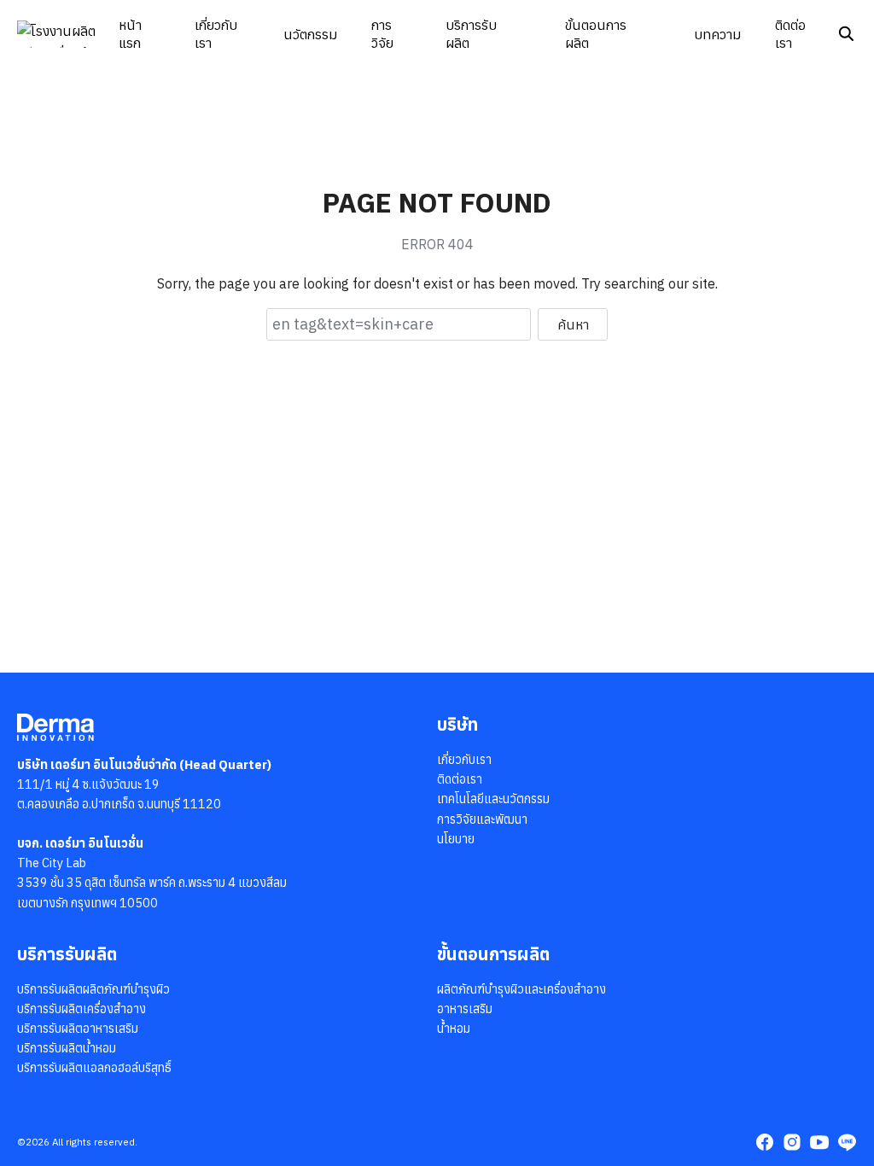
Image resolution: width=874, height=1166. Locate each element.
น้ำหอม (453, 1028)
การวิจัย (382, 33)
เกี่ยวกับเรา (216, 33)
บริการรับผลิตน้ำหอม (66, 1048)
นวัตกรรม (310, 34)
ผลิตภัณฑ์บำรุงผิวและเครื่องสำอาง (521, 989)
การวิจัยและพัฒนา (482, 819)
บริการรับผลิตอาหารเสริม (77, 1028)
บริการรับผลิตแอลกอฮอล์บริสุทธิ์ (94, 1067)
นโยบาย (456, 839)
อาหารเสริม (464, 1008)
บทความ (717, 34)
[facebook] (765, 1142)
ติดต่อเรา (790, 33)
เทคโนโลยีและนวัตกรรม (493, 798)
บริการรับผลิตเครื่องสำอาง (81, 1008)
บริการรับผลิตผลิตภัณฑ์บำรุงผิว (93, 989)
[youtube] (819, 1142)
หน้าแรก (130, 33)
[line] (846, 1142)
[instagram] (792, 1142)
